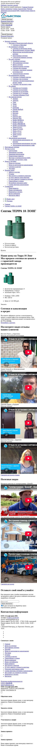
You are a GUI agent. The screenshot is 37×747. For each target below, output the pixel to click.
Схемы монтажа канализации (19, 184)
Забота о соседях (14, 172)
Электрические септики (21, 73)
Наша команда (13, 188)
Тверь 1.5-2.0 (17, 133)
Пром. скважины (6, 9)
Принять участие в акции (9, 5)
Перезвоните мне (7, 23)
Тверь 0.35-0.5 (17, 127)
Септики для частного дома (22, 84)
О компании (9, 186)
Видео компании (14, 193)
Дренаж (29, 9)
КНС (18, 10)
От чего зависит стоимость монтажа (17, 667)
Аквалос (15, 100)
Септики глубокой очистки (22, 77)
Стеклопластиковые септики (22, 57)
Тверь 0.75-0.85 (18, 129)
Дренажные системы (16, 152)
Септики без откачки (20, 68)
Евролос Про (17, 118)
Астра (15, 106)
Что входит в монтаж (12, 665)
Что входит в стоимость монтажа (20, 176)
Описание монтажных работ (14, 669)
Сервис (15, 9)
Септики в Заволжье (19, 45)
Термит (15, 136)
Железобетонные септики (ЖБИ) (24, 50)
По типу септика (14, 59)
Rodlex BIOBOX (18, 120)
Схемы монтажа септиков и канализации (18, 671)
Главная (24, 7)
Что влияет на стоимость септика (16, 672)
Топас (15, 104)
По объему (12, 86)
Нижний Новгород (7, 19)
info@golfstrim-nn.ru (7, 685)
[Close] (1, 692)
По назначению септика (17, 75)
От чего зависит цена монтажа (19, 177)
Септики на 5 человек (20, 88)
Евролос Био (17, 116)
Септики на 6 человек (20, 90)
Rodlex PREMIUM (19, 124)
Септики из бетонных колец (22, 48)
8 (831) (6, 25)
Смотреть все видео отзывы (10, 475)
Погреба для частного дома (18, 159)
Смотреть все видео (7, 584)
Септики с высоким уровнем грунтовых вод (22, 71)
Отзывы (11, 174)
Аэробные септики (19, 61)
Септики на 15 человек (20, 93)
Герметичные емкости (27, 10)
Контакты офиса (14, 195)
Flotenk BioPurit (18, 109)
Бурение (30, 7)
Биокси (15, 115)
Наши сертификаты (15, 190)
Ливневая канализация (8, 10)
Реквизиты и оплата (15, 192)
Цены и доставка (10, 161)
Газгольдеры (22, 9)
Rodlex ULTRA (18, 122)
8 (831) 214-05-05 (13, 618)
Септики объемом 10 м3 (21, 95)
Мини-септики (18, 64)
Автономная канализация (17, 138)
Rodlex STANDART (19, 125)
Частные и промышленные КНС (20, 158)
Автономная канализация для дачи (24, 143)
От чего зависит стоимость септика (21, 179)
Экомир (15, 99)
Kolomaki (16, 107)
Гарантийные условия (16, 181)
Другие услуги (10, 149)
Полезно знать (9, 170)
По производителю (15, 97)
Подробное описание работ (18, 183)
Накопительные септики (21, 66)
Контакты (8, 676)
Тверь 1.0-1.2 (17, 131)
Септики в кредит (15, 167)
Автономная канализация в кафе (24, 145)
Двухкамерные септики (21, 63)
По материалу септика (16, 47)
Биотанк (15, 113)
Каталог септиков (11, 41)
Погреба (3, 12)
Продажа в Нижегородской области (21, 43)
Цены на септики (14, 163)
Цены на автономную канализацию (21, 165)
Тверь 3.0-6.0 (17, 134)
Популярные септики (12, 147)
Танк (14, 102)
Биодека (15, 111)
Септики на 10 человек (20, 91)
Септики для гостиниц (20, 79)
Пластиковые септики (20, 56)
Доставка (12, 168)
